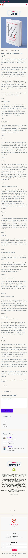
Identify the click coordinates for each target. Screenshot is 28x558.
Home (3, 553)
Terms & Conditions (22, 553)
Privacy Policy (14, 553)
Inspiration (5, 426)
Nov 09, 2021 (5, 50)
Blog (10, 553)
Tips (7, 553)
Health (4, 424)
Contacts (14, 555)
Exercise (5, 419)
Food (4, 422)
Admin (12, 50)
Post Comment (7, 410)
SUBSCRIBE (14, 549)
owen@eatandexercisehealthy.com (14, 534)
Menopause (10, 443)
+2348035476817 (15, 536)
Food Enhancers (12, 439)
